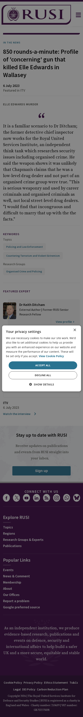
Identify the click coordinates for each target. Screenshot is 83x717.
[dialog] (41, 358)
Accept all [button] (42, 365)
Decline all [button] (43, 375)
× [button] (74, 330)
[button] (41, 384)
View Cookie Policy (51, 356)
